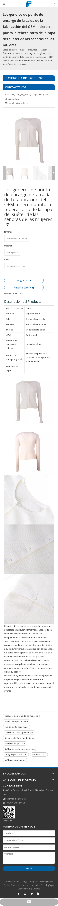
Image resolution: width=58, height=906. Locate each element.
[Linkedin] (25, 893)
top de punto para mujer (16, 726)
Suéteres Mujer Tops (15, 743)
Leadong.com (24, 888)
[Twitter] (31, 893)
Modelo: (8, 293)
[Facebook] (18, 893)
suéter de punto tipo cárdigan (19, 732)
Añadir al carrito (22, 287)
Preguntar (22, 280)
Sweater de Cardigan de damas (20, 737)
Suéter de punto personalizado (20, 748)
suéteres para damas (15, 760)
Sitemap (36, 888)
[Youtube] (38, 893)
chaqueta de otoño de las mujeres (21, 715)
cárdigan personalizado (16, 754)
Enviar (29, 868)
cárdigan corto (39, 754)
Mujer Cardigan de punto (17, 721)
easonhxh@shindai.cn (17, 103)
